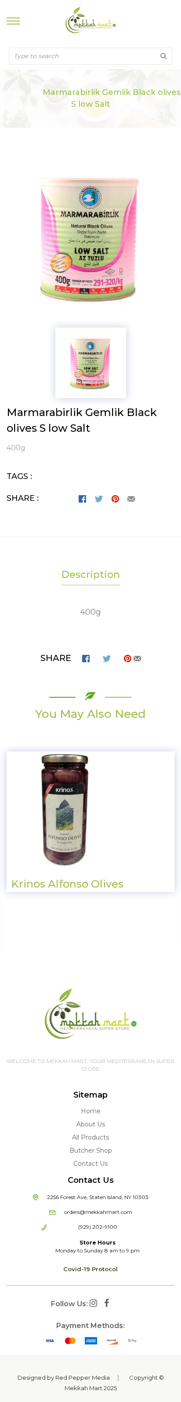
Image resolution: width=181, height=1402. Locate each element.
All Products (90, 1137)
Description (91, 574)
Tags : (19, 476)
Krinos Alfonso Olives (67, 884)
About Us (90, 1124)
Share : (23, 498)
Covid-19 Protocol (90, 1269)
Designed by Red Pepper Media (64, 1377)
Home (13, 92)
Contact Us (90, 1164)
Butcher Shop (90, 1150)
